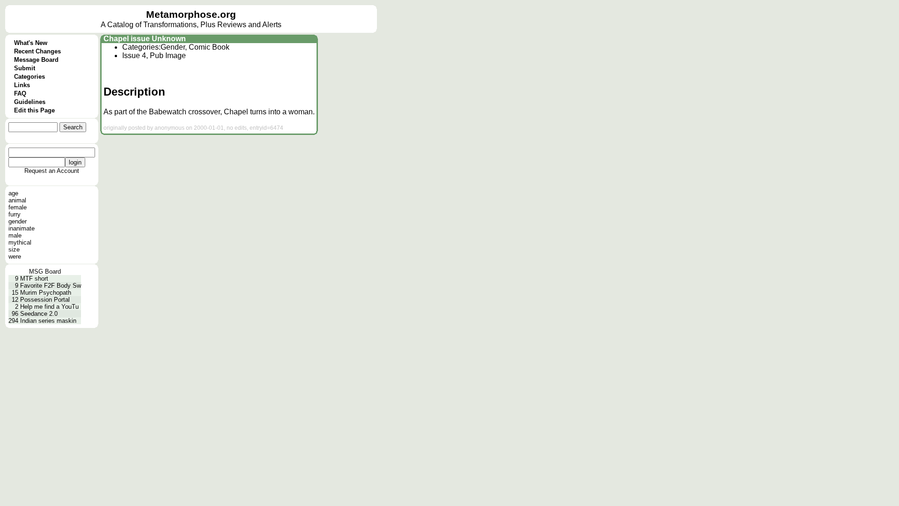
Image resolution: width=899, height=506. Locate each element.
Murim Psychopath (45, 292)
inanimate (21, 228)
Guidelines (29, 101)
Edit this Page (34, 110)
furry (14, 214)
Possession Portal (45, 299)
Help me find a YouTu (49, 306)
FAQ (20, 93)
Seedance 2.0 (39, 313)
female (17, 207)
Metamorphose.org (191, 14)
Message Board (36, 59)
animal (17, 200)
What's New (30, 42)
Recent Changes (37, 51)
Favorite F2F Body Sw (50, 285)
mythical (19, 242)
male (15, 235)
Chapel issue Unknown (144, 39)
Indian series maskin (48, 320)
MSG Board (45, 271)
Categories (29, 76)
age (13, 193)
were (14, 256)
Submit (24, 68)
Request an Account (51, 170)
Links (22, 85)
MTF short (34, 278)
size (14, 249)
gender (17, 221)
